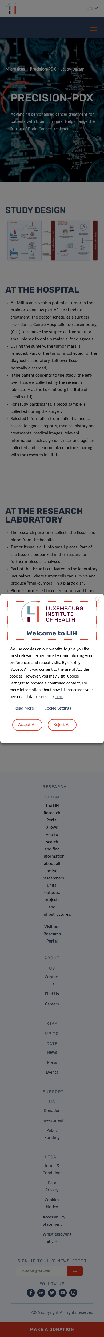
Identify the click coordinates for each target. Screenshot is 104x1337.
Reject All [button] (62, 725)
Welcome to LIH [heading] (52, 633)
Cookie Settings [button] (58, 708)
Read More (24, 708)
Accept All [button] (27, 725)
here (59, 697)
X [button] (98, 600)
